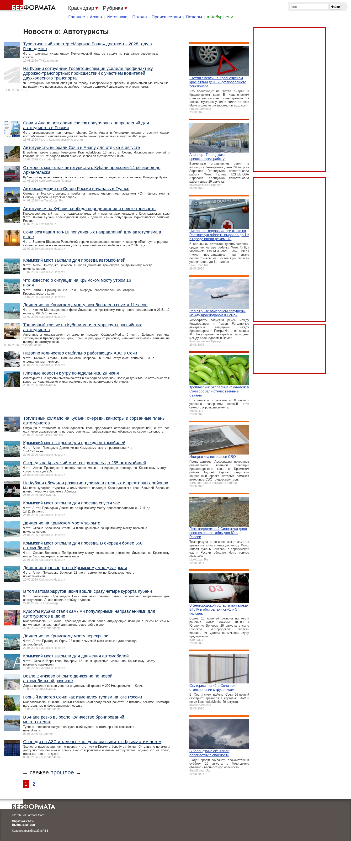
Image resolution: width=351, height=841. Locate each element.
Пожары (194, 17)
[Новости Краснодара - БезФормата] (28, 6)
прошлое (62, 772)
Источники (117, 17)
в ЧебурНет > (220, 17)
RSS (45, 830)
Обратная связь (23, 821)
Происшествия (166, 17)
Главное (76, 17)
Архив (96, 17)
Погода (139, 17)
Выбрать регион (23, 824)
